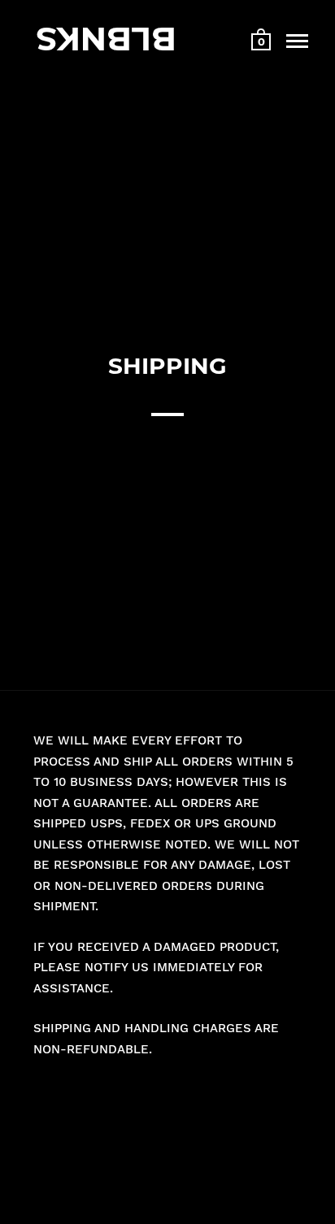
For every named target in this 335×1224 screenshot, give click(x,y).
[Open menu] (297, 41)
